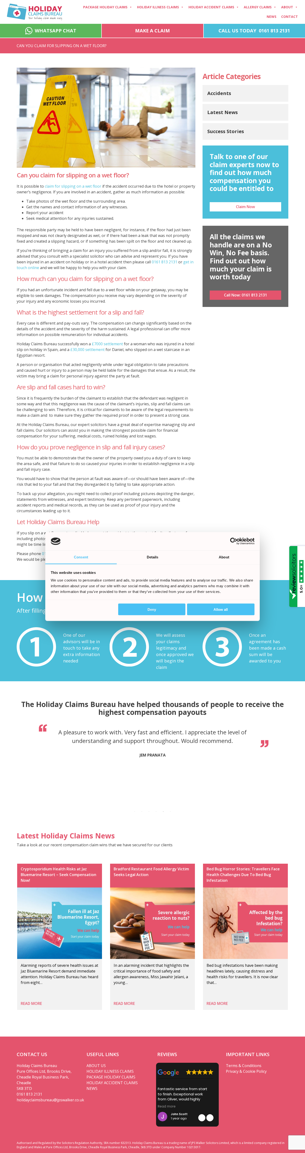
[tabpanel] (152, 744)
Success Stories (225, 131)
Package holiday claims (105, 7)
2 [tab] (141, 811)
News (271, 16)
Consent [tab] (81, 557)
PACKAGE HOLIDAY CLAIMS (110, 1077)
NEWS (91, 1088)
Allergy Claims (258, 7)
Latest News (222, 112)
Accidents (219, 93)
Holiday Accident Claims (211, 7)
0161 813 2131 (164, 262)
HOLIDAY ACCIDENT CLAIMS (112, 1082)
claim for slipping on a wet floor (73, 186)
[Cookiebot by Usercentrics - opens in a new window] (233, 541)
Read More (31, 1003)
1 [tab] (134, 811)
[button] (210, 1117)
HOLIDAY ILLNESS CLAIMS (110, 1071)
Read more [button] (167, 1106)
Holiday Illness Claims (158, 7)
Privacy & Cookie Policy (246, 1071)
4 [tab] (156, 811)
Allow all (221, 609)
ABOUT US (96, 1065)
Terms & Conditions (243, 1065)
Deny (151, 609)
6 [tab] (170, 811)
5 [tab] (163, 811)
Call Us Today (254, 30)
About (287, 7)
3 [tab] (149, 811)
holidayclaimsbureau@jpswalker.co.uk (48, 1100)
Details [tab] (152, 557)
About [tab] (224, 557)
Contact (289, 16)
